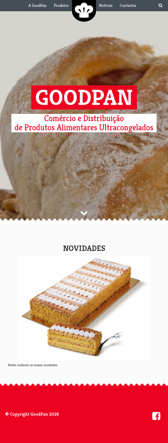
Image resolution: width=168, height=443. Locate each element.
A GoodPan (37, 5)
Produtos (61, 5)
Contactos (128, 5)
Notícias (105, 5)
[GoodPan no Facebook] (156, 416)
